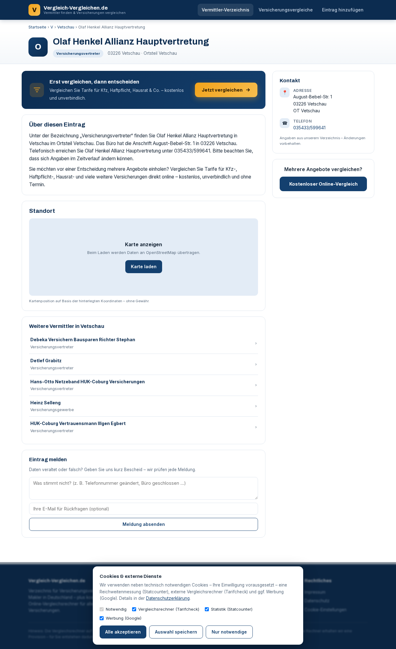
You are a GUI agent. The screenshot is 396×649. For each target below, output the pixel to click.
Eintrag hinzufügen (343, 9)
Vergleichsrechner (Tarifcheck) (168, 609)
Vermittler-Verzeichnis (225, 9)
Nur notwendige (229, 631)
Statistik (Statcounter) (231, 609)
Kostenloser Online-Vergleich (323, 184)
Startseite (37, 27)
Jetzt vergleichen (222, 89)
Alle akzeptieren (123, 631)
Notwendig (116, 609)
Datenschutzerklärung (168, 598)
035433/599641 (309, 127)
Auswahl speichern (176, 631)
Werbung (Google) (123, 618)
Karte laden (144, 266)
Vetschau (65, 27)
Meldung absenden (144, 524)
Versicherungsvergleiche (286, 9)
